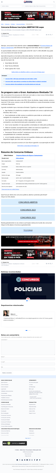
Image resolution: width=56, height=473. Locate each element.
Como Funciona (4, 384)
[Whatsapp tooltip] (32, 460)
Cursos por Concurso (6, 415)
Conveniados (4, 393)
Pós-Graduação (4, 413)
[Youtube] (27, 460)
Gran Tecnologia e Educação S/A (22, 464)
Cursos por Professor (6, 421)
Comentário (4, 339)
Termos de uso (28, 453)
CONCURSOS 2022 (28, 217)
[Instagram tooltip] (29, 460)
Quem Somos (4, 382)
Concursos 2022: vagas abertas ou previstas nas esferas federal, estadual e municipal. (26, 81)
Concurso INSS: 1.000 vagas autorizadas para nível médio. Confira (21, 78)
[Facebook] (34, 460)
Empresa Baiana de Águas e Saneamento (29, 155)
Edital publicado (20, 158)
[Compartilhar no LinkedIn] (50, 34)
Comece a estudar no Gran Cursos (28, 241)
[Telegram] (39, 460)
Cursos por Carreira (5, 417)
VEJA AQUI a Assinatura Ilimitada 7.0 (28, 146)
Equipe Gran (6, 33)
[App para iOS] (22, 460)
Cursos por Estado (5, 419)
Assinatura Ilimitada (5, 404)
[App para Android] (24, 460)
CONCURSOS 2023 (28, 210)
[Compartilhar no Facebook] (46, 34)
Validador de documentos (7, 391)
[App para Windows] (17, 460)
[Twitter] (37, 460)
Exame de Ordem (5, 408)
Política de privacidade (28, 451)
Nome (3, 356)
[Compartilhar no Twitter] (48, 34)
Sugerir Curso (32, 413)
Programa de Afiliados (6, 395)
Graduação (3, 411)
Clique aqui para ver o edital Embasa (10, 189)
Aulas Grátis (32, 411)
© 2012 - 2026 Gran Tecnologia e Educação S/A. (28, 450)
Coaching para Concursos (7, 406)
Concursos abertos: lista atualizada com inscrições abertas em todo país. (23, 84)
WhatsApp (32, 386)
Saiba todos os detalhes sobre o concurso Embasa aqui (28, 72)
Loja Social (3, 389)
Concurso (7, 24)
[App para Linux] (19, 460)
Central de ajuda (34, 382)
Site (2, 367)
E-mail (3, 361)
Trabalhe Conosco (5, 397)
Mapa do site (28, 456)
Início (2, 24)
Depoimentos (32, 404)
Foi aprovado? (35, 397)
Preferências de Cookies (6, 399)
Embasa (13, 24)
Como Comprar (4, 386)
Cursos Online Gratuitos (6, 426)
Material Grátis (32, 406)
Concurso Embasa (20, 24)
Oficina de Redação (5, 424)
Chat (31, 384)
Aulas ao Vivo (32, 408)
